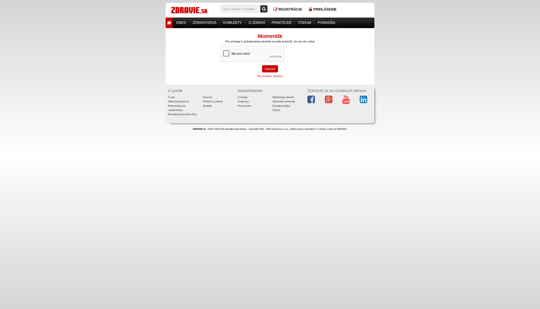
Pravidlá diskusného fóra (182, 114)
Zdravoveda (204, 23)
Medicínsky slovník (283, 97)
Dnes (181, 23)
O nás (171, 97)
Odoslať (270, 68)
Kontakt (207, 105)
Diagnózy (243, 101)
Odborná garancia (178, 101)
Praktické (282, 23)
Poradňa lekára (281, 105)
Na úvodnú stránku (270, 76)
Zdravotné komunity (284, 101)
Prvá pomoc (244, 105)
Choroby (243, 97)
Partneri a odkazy (213, 101)
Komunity (232, 23)
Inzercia (207, 97)
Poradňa (326, 23)
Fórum (304, 23)
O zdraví (256, 23)
